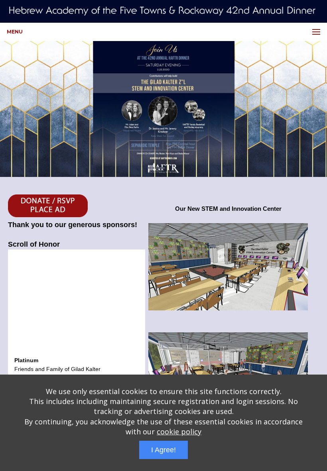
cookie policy (179, 431)
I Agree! (163, 450)
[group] (163, 109)
